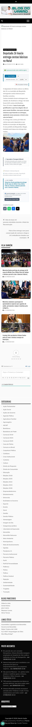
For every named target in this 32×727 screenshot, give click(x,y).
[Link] (20, 378)
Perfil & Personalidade (10, 563)
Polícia (5, 570)
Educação (6, 472)
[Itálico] (5, 378)
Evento (5, 507)
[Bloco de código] (18, 378)
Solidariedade (7, 582)
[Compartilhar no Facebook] (13, 208)
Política (5, 573)
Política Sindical (8, 576)
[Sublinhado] (7, 378)
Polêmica (6, 567)
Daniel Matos (5, 606)
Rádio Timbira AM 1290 (9, 629)
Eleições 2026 (7, 488)
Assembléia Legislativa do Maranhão (13, 624)
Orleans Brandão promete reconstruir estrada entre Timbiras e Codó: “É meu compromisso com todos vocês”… (16, 691)
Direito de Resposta (9, 466)
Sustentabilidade (8, 585)
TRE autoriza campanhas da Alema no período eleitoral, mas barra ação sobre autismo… (16, 683)
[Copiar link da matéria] (5, 208)
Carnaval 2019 (8, 435)
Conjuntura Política (9, 450)
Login (28, 366)
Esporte (5, 504)
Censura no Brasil (9, 447)
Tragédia (6, 589)
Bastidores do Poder (10, 431)
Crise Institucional (9, 457)
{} (22, 377)
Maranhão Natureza (10, 535)
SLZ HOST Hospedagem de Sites (12, 631)
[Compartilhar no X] (17, 208)
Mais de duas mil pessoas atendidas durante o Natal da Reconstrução (16, 222)
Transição (6, 592)
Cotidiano (6, 453)
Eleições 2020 (7, 479)
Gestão (5, 513)
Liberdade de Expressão (11, 529)
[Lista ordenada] (11, 378)
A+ (26, 79)
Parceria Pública (8, 557)
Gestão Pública (8, 516)
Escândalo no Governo (10, 501)
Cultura (5, 463)
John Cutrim (5, 608)
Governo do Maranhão (8, 627)
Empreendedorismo (9, 491)
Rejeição (6, 579)
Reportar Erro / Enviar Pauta (12, 199)
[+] (24, 377)
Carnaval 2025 (8, 441)
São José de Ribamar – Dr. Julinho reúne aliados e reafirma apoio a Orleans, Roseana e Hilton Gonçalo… (16, 674)
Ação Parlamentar (10, 50)
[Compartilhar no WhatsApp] (9, 208)
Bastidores (6, 428)
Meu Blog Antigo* (7, 634)
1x (18, 76)
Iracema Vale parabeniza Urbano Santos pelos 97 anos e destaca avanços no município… (14, 337)
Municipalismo (8, 541)
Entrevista (6, 497)
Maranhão (6, 532)
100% (21, 79)
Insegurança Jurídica (10, 526)
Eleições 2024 (7, 485)
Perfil (5, 560)
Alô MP (5, 425)
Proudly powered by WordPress (13, 721)
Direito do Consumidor (10, 469)
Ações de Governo (9, 413)
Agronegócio (7, 422)
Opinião (5, 548)
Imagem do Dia (8, 523)
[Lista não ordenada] (14, 378)
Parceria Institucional (10, 554)
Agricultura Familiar (9, 419)
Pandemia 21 (7, 551)
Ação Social (7, 409)
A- (17, 79)
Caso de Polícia (8, 444)
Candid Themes (22, 723)
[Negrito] (3, 378)
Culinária (6, 460)
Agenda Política (8, 416)
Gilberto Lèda (5, 603)
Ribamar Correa (6, 610)
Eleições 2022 (7, 482)
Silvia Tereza (5, 613)
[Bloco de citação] (16, 378)
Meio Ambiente (8, 538)
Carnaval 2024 (8, 438)
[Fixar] (9, 378)
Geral (5, 510)
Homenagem (7, 519)
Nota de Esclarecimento (11, 545)
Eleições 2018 (7, 475)
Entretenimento (8, 494)
